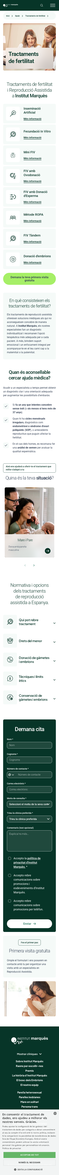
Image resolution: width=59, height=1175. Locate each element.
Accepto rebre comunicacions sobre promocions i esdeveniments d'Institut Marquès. (29, 884)
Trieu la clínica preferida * (20, 813)
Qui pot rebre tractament (28, 622)
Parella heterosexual (29, 1092)
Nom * (10, 739)
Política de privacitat (11, 1148)
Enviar (27, 923)
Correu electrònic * (16, 783)
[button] (29, 1169)
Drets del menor (30, 641)
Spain (17, 16)
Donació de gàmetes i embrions (34, 660)
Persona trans (29, 1106)
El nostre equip (29, 1084)
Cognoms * (12, 754)
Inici (8, 16)
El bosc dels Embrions (29, 1080)
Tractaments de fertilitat (35, 16)
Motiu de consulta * (16, 798)
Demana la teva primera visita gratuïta (29, 279)
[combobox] (55, 1113)
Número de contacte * (18, 768)
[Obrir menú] (52, 5)
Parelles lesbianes (29, 1097)
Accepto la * (27, 862)
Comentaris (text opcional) (20, 828)
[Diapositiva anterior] (25, 565)
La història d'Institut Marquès (29, 1075)
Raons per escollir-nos (29, 1066)
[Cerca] (41, 5)
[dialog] (29, 1142)
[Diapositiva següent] (34, 565)
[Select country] (11, 775)
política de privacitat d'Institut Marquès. (27, 862)
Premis (29, 1070)
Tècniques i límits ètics (31, 678)
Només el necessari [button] (29, 1162)
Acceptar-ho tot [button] (29, 1155)
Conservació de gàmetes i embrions (33, 697)
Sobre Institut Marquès (29, 1061)
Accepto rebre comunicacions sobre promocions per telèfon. (28, 905)
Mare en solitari (29, 1101)
